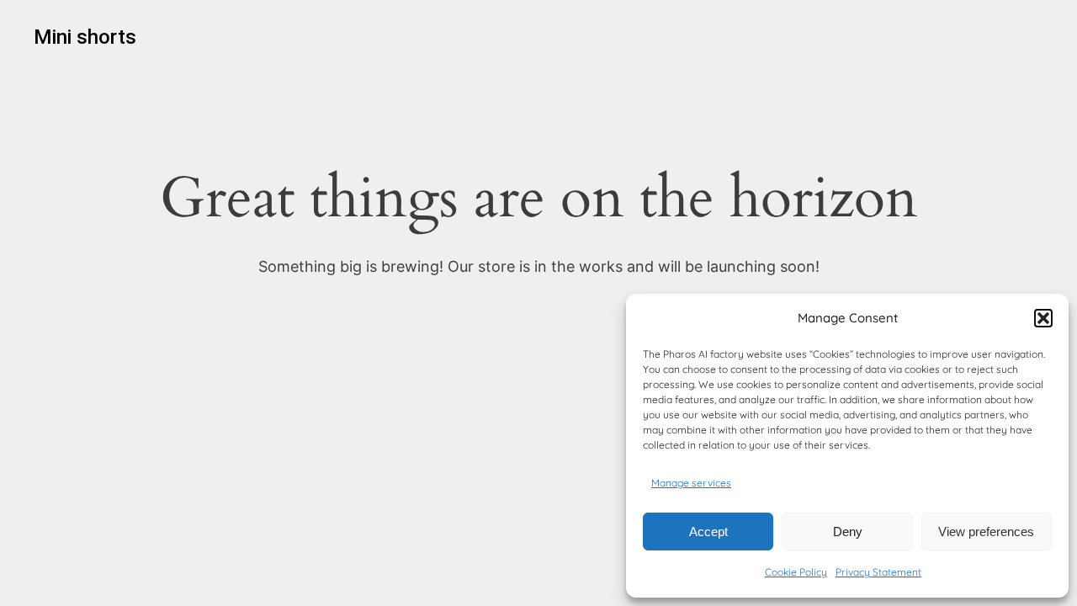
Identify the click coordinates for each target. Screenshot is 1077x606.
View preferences (986, 531)
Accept (708, 531)
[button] (1043, 318)
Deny (847, 531)
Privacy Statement (878, 572)
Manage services (691, 482)
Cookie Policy (796, 572)
